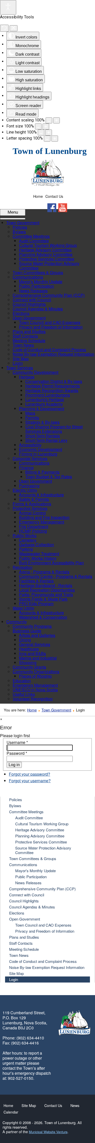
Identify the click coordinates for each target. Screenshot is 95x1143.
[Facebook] (51, 207)
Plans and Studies (24, 937)
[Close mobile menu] (12, 218)
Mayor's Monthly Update (35, 870)
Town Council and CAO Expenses (43, 925)
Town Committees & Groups (32, 858)
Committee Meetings (26, 811)
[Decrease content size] (49, 120)
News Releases (28, 882)
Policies (15, 799)
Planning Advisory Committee (39, 835)
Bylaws (15, 805)
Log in (14, 765)
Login (13, 979)
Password (17, 753)
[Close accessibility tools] (13, 28)
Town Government (56, 709)
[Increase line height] (48, 132)
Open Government (24, 919)
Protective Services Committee (41, 841)
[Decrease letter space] (47, 139)
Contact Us (54, 196)
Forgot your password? (29, 774)
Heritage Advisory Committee (39, 829)
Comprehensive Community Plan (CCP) (42, 888)
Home (38, 196)
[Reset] (4, 28)
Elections (16, 913)
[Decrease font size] (38, 126)
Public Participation (31, 876)
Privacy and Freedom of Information (44, 931)
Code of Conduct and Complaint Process (43, 961)
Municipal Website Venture (48, 1131)
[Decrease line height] (41, 132)
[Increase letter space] (54, 139)
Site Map (16, 973)
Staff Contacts (21, 943)
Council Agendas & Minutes (32, 906)
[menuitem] (22, 222)
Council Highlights (24, 900)
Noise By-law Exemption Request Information (46, 967)
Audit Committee (29, 817)
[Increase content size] (56, 120)
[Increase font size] (46, 126)
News (74, 1105)
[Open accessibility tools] (8, 7)
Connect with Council (26, 894)
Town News (19, 955)
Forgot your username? (30, 780)
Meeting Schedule (24, 949)
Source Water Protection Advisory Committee (43, 850)
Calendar (11, 1112)
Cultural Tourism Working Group (41, 823)
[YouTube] (62, 207)
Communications (23, 864)
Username (17, 742)
